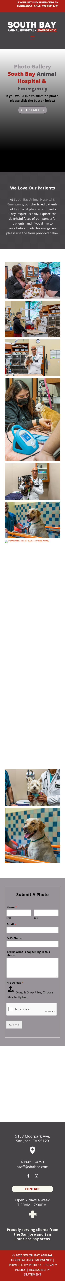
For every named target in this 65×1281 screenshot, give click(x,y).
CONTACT (32, 1189)
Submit (14, 1025)
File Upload (15, 982)
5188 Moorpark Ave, (32, 1136)
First (8, 917)
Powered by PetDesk (25, 1265)
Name (11, 907)
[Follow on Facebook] (28, 1175)
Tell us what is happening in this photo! (28, 953)
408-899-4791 (50, 5)
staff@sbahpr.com (32, 1166)
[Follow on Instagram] (36, 1175)
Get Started (32, 110)
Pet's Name (14, 938)
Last (36, 917)
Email (11, 924)
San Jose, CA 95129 (32, 1140)
